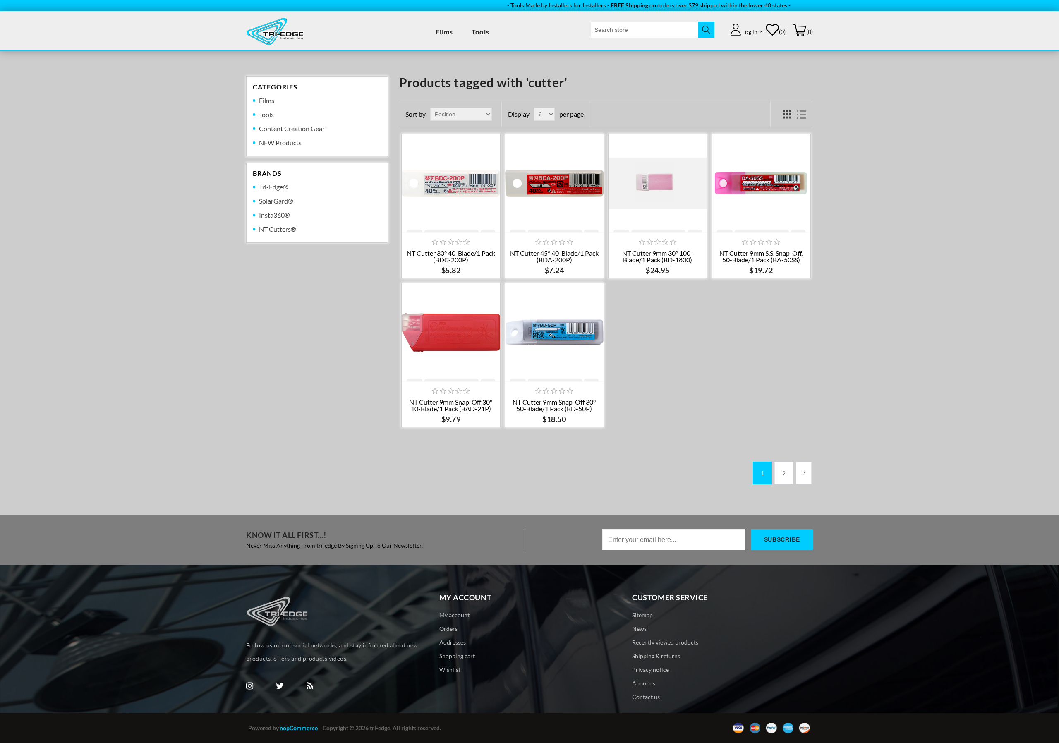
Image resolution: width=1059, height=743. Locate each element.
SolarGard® (276, 201)
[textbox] (644, 30)
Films (444, 32)
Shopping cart (457, 655)
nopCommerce (299, 727)
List (802, 114)
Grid (787, 114)
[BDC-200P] (451, 183)
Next (804, 473)
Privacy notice (650, 669)
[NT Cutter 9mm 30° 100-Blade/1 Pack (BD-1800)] (658, 183)
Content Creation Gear (292, 128)
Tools (480, 32)
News (639, 628)
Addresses (452, 642)
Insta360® (274, 215)
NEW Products (280, 142)
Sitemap (642, 614)
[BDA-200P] (554, 183)
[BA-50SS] (761, 183)
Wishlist (449, 669)
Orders (448, 628)
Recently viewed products (665, 642)
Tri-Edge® (273, 187)
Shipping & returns (656, 655)
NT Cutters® (277, 229)
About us (643, 683)
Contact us (646, 696)
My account (454, 614)
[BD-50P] (554, 332)
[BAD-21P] (451, 332)
